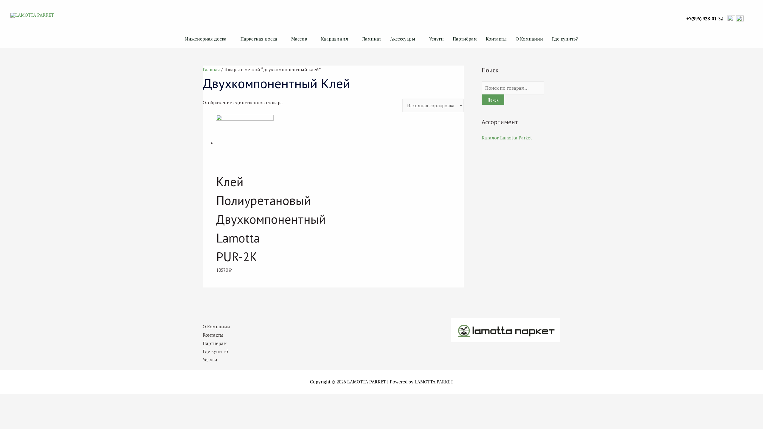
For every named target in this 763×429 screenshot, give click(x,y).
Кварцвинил (334, 39)
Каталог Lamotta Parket (507, 138)
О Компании (529, 39)
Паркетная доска (259, 39)
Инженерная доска (206, 39)
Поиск (493, 99)
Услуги (436, 39)
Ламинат (371, 39)
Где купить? (565, 39)
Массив (299, 39)
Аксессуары (402, 39)
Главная (211, 69)
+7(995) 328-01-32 (704, 18)
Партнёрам (465, 39)
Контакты (496, 39)
